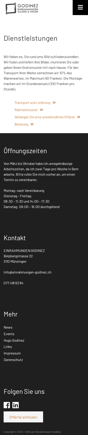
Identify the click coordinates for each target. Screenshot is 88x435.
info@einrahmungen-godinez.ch (27, 272)
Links (8, 346)
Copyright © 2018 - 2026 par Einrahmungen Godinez (32, 432)
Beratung (21, 124)
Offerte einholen (23, 417)
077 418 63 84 (13, 283)
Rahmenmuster (26, 110)
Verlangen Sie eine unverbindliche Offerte (44, 117)
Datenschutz (13, 359)
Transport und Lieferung (32, 102)
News (8, 327)
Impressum (12, 353)
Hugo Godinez (14, 340)
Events (9, 334)
